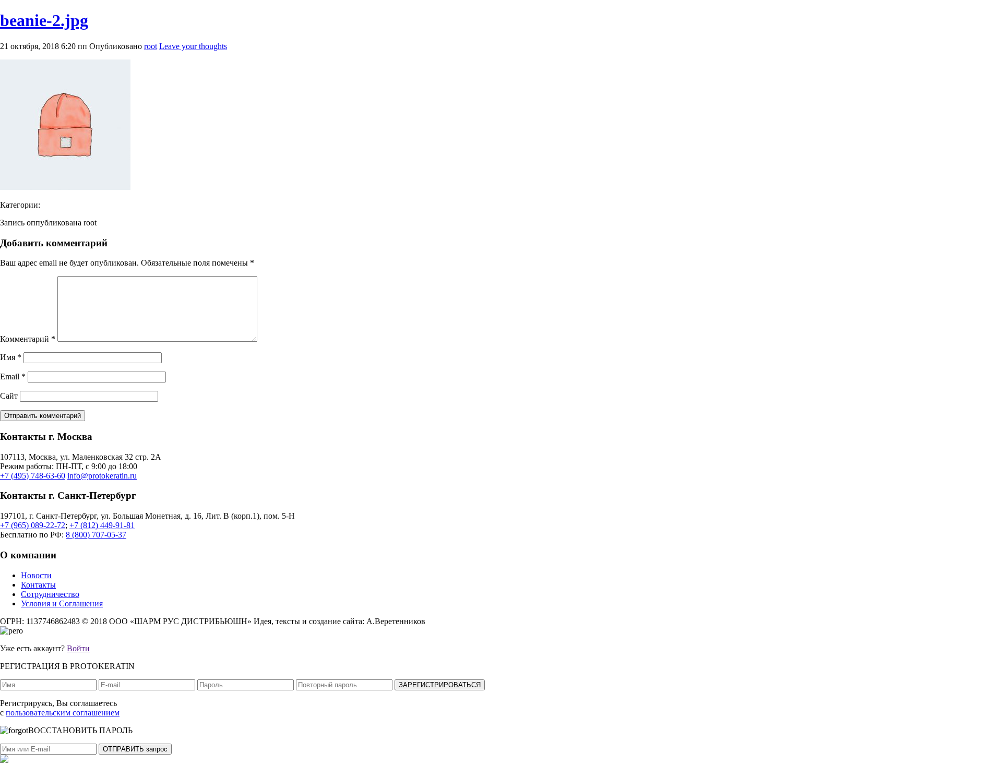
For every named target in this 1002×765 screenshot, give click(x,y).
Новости (36, 575)
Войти (78, 648)
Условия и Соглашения (62, 603)
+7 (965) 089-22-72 (32, 525)
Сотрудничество (50, 594)
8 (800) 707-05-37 (96, 534)
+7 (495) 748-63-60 (32, 475)
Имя (10, 357)
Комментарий (27, 338)
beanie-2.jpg (44, 20)
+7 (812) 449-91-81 (102, 525)
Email (13, 376)
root (150, 46)
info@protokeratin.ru (102, 475)
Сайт (9, 395)
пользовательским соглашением (63, 712)
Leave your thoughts (193, 46)
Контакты (38, 584)
